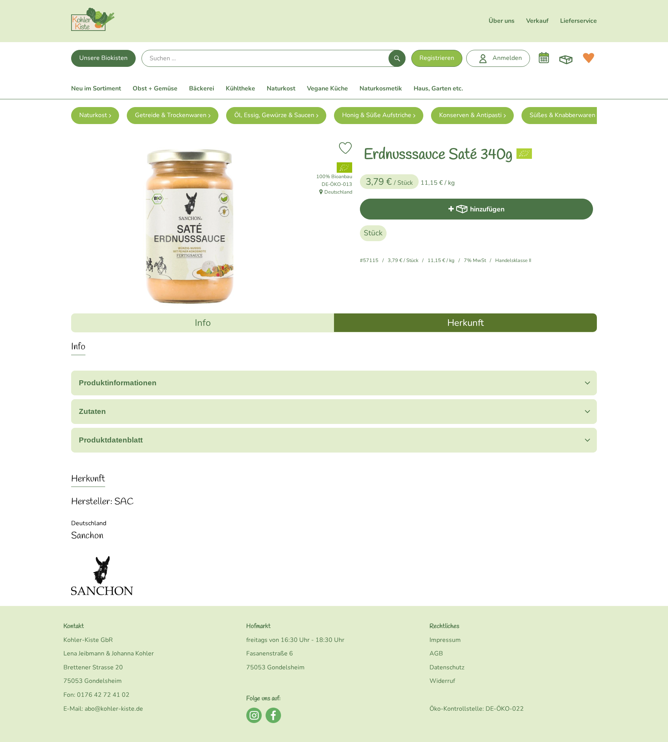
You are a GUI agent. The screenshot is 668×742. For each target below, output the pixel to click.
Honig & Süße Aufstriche (376, 115)
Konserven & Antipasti (470, 115)
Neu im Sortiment (96, 88)
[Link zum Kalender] (544, 58)
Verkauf (537, 21)
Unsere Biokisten (103, 58)
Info (203, 323)
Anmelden (507, 58)
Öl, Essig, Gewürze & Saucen (274, 115)
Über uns (502, 21)
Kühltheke (240, 88)
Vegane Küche (327, 88)
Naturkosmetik (381, 88)
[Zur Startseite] (92, 21)
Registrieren (436, 58)
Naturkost (281, 88)
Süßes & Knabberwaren (562, 115)
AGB (436, 653)
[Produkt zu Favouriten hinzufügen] (345, 148)
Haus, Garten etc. (438, 88)
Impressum (445, 640)
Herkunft (465, 323)
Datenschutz (446, 667)
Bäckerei (201, 88)
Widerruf (442, 681)
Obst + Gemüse (155, 88)
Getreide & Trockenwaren (170, 115)
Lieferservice (578, 21)
